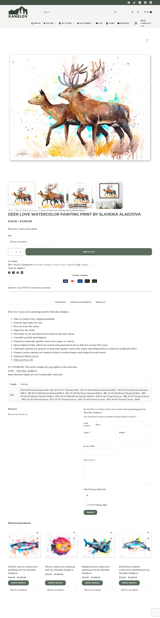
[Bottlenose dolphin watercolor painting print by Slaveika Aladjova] (135, 545)
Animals (70, 264)
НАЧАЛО (37, 23)
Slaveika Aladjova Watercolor (49, 264)
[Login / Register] (132, 12)
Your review (90, 460)
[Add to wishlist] (37, 533)
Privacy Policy (101, 505)
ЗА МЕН (111, 23)
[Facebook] (145, 2)
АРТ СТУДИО (67, 23)
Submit (90, 512)
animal (84, 264)
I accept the (97, 505)
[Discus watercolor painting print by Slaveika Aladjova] (61, 545)
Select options (18, 582)
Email (122, 432)
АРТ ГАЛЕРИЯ (85, 23)
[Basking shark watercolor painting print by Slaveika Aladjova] (98, 545)
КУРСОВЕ (50, 23)
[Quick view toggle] (37, 538)
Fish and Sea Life (23, 359)
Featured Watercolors (26, 356)
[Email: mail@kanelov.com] (136, 23)
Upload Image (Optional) (94, 489)
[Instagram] (140, 2)
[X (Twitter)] (13, 272)
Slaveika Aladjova (26, 370)
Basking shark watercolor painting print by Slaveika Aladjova (96, 569)
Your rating (87, 424)
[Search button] (115, 12)
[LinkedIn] (151, 2)
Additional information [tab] (80, 302)
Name (87, 432)
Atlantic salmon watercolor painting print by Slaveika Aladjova (23, 569)
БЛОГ (100, 23)
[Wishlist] (138, 12)
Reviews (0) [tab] (100, 302)
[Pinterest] (17, 272)
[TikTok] (134, 2)
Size (10, 235)
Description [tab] (60, 302)
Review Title (89, 446)
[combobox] (77, 12)
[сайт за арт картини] (18, 12)
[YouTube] (129, 2)
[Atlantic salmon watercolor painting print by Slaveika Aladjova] (24, 545)
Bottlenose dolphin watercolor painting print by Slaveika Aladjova (134, 569)
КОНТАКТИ (124, 23)
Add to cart (88, 251)
